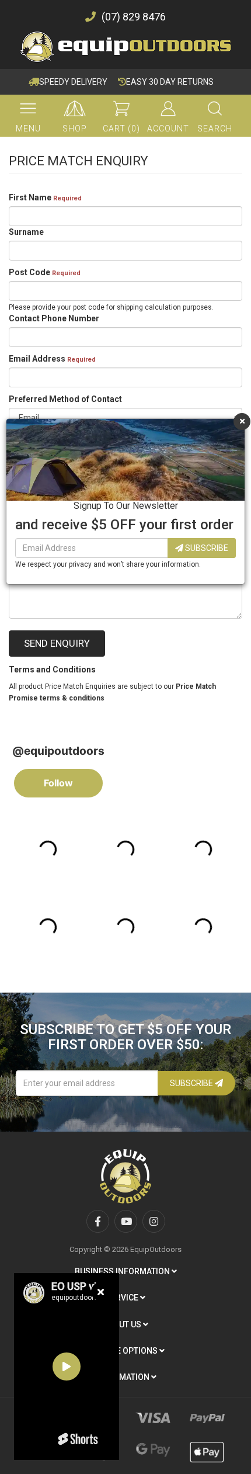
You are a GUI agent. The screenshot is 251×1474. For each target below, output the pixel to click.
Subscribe (205, 548)
